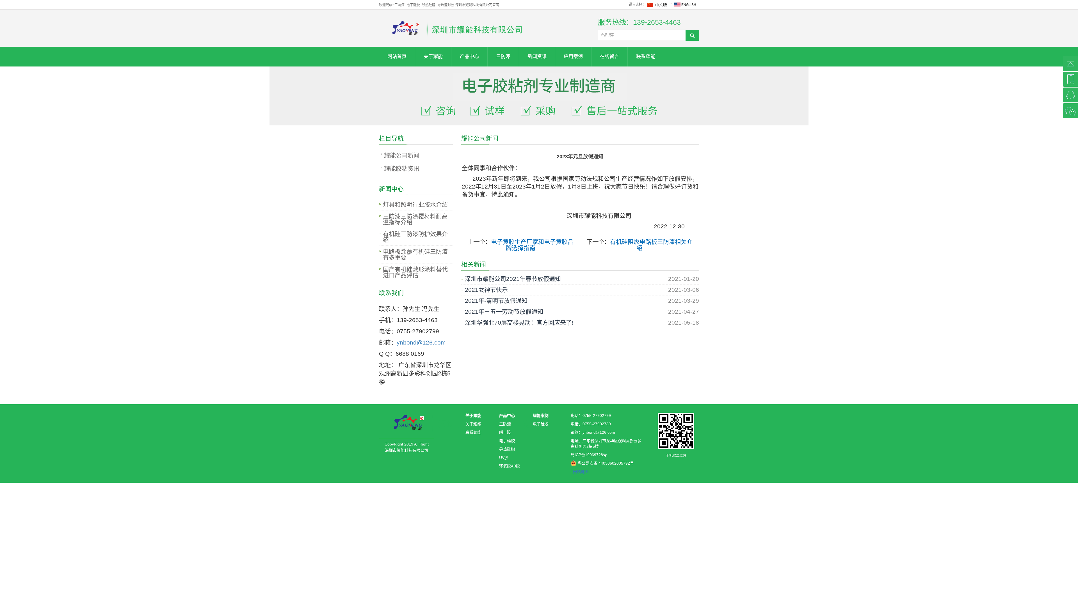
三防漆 (503, 56)
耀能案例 (541, 415)
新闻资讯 (537, 56)
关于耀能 (433, 56)
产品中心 (469, 56)
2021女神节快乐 (486, 290)
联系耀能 (645, 56)
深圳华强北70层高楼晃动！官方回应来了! (519, 323)
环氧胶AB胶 (509, 466)
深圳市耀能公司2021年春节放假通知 (513, 279)
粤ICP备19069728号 (589, 455)
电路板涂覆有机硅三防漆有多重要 (415, 254)
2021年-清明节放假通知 (496, 301)
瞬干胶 (505, 432)
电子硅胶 (507, 441)
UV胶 (503, 457)
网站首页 (396, 56)
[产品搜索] (692, 35)
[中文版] (657, 4)
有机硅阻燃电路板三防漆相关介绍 (651, 244)
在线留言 (609, 56)
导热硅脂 (507, 449)
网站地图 (581, 471)
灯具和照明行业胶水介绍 (415, 204)
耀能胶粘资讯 (401, 168)
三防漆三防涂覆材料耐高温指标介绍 (415, 219)
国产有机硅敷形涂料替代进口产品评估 (415, 272)
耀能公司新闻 (401, 155)
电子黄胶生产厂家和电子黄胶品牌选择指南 (532, 244)
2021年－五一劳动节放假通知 (504, 312)
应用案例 (573, 56)
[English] (685, 4)
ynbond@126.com (421, 342)
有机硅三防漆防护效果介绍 (415, 237)
